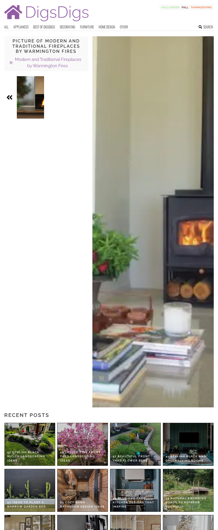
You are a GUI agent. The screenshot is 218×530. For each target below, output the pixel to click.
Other (124, 26)
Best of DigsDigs (44, 26)
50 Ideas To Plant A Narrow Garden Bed (26, 504)
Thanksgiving (201, 7)
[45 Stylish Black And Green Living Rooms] (188, 444)
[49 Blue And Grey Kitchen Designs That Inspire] (135, 490)
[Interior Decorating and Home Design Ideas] (46, 22)
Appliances (21, 26)
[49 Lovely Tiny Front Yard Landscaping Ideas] (82, 444)
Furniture (87, 26)
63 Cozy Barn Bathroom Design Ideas (82, 504)
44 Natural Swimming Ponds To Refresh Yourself (186, 502)
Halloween (170, 7)
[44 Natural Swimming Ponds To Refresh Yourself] (188, 490)
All (6, 26)
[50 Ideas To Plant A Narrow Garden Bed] (30, 490)
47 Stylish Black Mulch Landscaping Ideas (26, 456)
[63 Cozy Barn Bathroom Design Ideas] (82, 490)
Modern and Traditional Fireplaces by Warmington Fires (47, 62)
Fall (185, 7)
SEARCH (208, 26)
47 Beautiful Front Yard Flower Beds (131, 458)
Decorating (67, 26)
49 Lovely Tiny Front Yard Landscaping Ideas (80, 456)
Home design (107, 26)
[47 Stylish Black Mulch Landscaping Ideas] (30, 444)
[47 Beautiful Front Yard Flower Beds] (135, 444)
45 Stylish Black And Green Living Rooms (186, 458)
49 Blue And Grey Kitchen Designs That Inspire (133, 502)
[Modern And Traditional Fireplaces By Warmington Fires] (30, 97)
